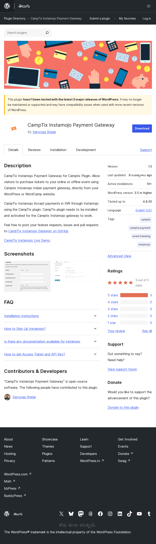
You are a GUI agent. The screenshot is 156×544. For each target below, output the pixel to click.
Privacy (9, 461)
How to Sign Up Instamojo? (25, 329)
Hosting (10, 454)
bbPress (12, 488)
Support (146, 150)
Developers (88, 454)
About (8, 439)
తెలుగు (18, 514)
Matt (9, 481)
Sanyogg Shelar (44, 132)
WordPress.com (18, 474)
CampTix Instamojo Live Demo (27, 240)
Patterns (48, 461)
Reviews (34, 150)
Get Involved (128, 439)
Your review (116, 331)
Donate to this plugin (123, 407)
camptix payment (140, 227)
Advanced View (119, 256)
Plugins (47, 454)
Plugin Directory (15, 18)
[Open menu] (149, 6)
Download (142, 128)
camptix (145, 219)
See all (147, 331)
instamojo (144, 244)
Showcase (50, 439)
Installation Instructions (21, 316)
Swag (124, 461)
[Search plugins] (47, 33)
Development (86, 150)
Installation (58, 150)
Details (13, 150)
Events (123, 446)
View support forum (122, 369)
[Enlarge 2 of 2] (95, 266)
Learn (84, 439)
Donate (125, 454)
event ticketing (141, 236)
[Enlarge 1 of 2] (45, 266)
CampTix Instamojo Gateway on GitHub (38, 231)
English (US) (144, 210)
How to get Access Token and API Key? (34, 354)
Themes (48, 446)
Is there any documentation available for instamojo (42, 341)
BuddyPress (15, 496)
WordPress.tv (92, 461)
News (8, 446)
